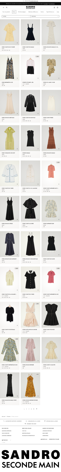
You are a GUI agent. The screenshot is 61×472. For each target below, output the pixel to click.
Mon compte (45, 433)
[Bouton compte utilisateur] (54, 7)
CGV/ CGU (24, 430)
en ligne (46, 3)
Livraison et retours (47, 430)
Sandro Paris (45, 435)
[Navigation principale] (3, 7)
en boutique (52, 3)
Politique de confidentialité (28, 435)
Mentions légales (26, 433)
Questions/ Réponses (6, 430)
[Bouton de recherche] (6, 7)
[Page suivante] (37, 409)
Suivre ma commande (6, 435)
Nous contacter (5, 433)
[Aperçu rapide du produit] (17, 43)
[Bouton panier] (57, 7)
